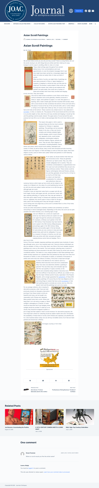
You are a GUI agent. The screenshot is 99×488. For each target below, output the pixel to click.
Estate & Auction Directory (56, 23)
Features (58, 39)
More (90, 23)
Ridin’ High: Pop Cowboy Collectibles (77, 427)
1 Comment (65, 39)
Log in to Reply (75, 452)
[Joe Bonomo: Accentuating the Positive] (19, 417)
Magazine (7, 23)
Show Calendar (82, 23)
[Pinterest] (56, 381)
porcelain (26, 112)
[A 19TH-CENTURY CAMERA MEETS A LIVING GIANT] (49, 417)
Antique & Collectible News (21, 23)
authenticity (62, 277)
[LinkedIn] (68, 381)
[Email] (93, 11)
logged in (31, 468)
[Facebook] (86, 11)
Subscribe (79, 11)
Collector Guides (39, 23)
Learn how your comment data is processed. (57, 472)
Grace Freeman (30, 453)
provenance (65, 281)
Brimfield (71, 23)
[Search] (95, 23)
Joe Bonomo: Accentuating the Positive (17, 427)
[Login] (71, 11)
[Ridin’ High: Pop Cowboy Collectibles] (80, 417)
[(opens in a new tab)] (49, 357)
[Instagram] (89, 11)
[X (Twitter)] (43, 381)
